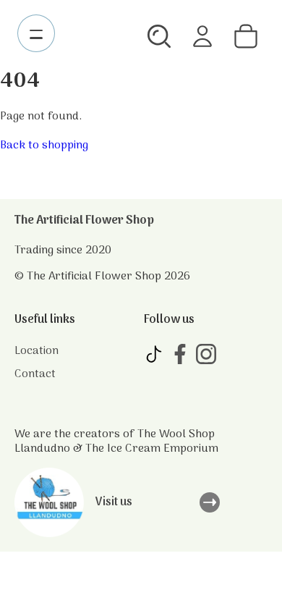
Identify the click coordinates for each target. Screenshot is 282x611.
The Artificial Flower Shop (84, 220)
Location (36, 351)
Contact (35, 374)
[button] (159, 36)
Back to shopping (44, 145)
